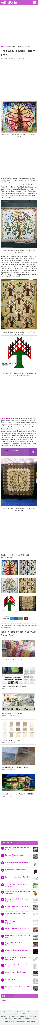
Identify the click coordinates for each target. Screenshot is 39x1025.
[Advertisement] (19, 26)
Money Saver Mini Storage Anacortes (14, 687)
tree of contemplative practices (13, 623)
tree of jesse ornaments (29, 623)
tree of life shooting (27, 625)
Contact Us (13, 1012)
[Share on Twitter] (12, 618)
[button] (35, 2)
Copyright (20, 1012)
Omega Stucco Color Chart (11, 740)
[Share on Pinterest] (26, 618)
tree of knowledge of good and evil (11, 625)
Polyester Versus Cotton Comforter (13, 660)
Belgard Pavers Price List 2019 (15, 972)
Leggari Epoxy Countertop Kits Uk (16, 906)
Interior (4, 58)
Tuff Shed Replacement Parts (15, 914)
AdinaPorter (9, 2)
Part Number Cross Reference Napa (17, 965)
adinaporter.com (6, 419)
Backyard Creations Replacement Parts (18, 987)
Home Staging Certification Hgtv (12, 713)
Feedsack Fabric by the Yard (14, 855)
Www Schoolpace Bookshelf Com (16, 950)
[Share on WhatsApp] (21, 618)
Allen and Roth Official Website (15, 870)
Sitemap (6, 1012)
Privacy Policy (21, 1013)
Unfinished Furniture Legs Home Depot (15, 767)
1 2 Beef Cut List (10, 979)
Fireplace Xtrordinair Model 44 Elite (17, 928)
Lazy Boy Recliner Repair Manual (16, 877)
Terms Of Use (27, 1012)
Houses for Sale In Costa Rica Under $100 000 (17, 794)
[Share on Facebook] (16, 618)
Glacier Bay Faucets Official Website (17, 862)
